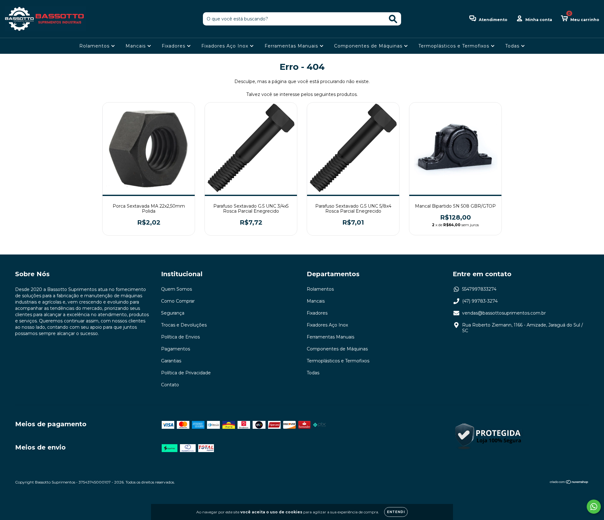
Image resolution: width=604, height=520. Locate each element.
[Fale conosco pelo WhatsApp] (594, 507)
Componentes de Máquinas (369, 46)
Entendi (396, 512)
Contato (170, 385)
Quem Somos (176, 289)
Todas (513, 46)
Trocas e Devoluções (184, 325)
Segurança (172, 313)
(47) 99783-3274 (480, 301)
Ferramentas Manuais (292, 46)
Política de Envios (180, 337)
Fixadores (174, 46)
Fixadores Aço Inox (225, 46)
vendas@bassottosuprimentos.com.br (504, 313)
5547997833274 (479, 289)
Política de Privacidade (186, 373)
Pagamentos (175, 349)
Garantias (171, 361)
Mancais (136, 46)
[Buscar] (393, 19)
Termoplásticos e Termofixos (454, 46)
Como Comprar (178, 301)
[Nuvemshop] (569, 482)
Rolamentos (95, 46)
